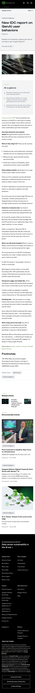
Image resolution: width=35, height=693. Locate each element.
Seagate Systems (7, 618)
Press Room (21, 589)
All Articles (7, 7)
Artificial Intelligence (8, 377)
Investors (4, 627)
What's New (5, 567)
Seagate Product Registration (7, 604)
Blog (19, 596)
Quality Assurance (23, 570)
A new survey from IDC (8, 118)
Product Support (7, 589)
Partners (20, 627)
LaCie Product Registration (6, 610)
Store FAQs (5, 570)
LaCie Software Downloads (6, 599)
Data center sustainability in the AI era (15, 546)
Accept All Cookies (16, 677)
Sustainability (22, 563)
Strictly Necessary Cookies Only (16, 682)
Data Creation (17, 373)
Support (4, 586)
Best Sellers (5, 563)
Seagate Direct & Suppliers (22, 637)
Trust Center (21, 567)
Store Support (6, 576)
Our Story (20, 560)
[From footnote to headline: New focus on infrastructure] (17, 431)
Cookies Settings (16, 686)
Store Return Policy (8, 573)
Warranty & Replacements (9, 614)
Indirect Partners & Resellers (23, 632)
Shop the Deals (6, 560)
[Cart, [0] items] (24, 3)
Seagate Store (6, 556)
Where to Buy (6, 580)
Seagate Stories (6, 11)
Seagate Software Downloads (7, 593)
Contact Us (5, 621)
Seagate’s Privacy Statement (8, 665)
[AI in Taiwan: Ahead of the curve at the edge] (17, 498)
